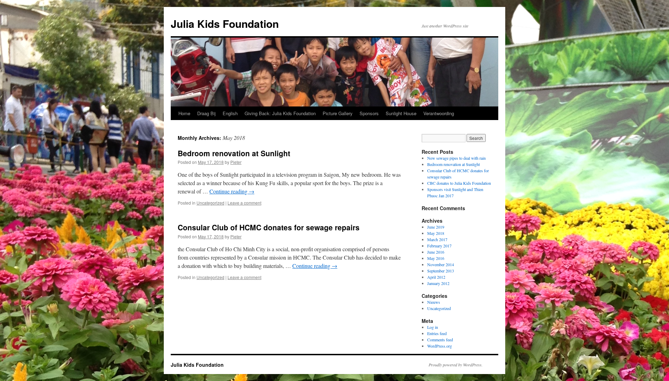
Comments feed (440, 339)
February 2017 (439, 245)
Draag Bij (206, 113)
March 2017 (437, 239)
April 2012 (436, 277)
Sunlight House (401, 113)
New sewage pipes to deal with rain (456, 158)
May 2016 (435, 258)
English (230, 113)
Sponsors (369, 113)
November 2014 (440, 264)
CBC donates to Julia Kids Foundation (459, 183)
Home (184, 113)
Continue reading (231, 191)
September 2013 (440, 270)
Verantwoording (438, 113)
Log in (432, 327)
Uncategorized (210, 203)
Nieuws (433, 302)
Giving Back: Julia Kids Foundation (280, 113)
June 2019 (435, 227)
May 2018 (435, 233)
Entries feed (437, 333)
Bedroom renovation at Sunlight (234, 153)
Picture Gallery (338, 113)
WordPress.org (439, 346)
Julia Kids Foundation (225, 23)
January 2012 (438, 283)
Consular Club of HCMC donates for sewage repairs (269, 227)
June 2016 (435, 252)
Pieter (235, 162)
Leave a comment (244, 203)
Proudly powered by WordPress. (456, 364)
